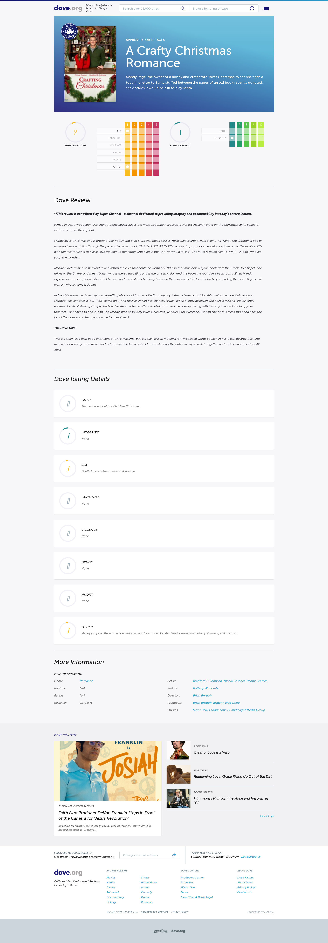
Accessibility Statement (154, 912)
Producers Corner (192, 877)
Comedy (146, 892)
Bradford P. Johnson (207, 681)
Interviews (187, 882)
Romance (86, 681)
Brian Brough (202, 695)
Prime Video (149, 882)
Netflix (110, 882)
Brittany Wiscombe (206, 688)
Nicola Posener (234, 681)
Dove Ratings (245, 877)
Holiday (111, 902)
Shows (145, 877)
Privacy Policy (246, 887)
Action (145, 887)
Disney (110, 887)
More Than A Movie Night (197, 897)
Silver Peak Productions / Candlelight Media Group (229, 710)
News (184, 892)
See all (265, 815)
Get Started (249, 856)
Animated (112, 892)
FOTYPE (269, 912)
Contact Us (244, 892)
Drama (145, 897)
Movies (110, 877)
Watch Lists (188, 887)
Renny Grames (257, 681)
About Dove (244, 882)
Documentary (115, 897)
